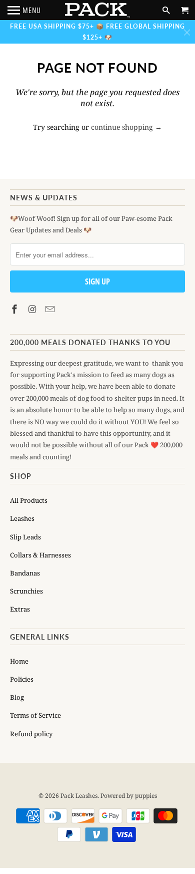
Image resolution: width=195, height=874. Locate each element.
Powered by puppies (128, 795)
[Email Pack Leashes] (51, 309)
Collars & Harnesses (40, 554)
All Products (29, 500)
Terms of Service (35, 715)
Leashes (22, 518)
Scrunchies (26, 591)
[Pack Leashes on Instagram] (33, 309)
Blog (17, 697)
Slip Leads (25, 536)
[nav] (24, 10)
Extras (20, 609)
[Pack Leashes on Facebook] (15, 309)
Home (19, 661)
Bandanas (25, 572)
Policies (22, 679)
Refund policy (31, 733)
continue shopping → (126, 127)
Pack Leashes (79, 795)
